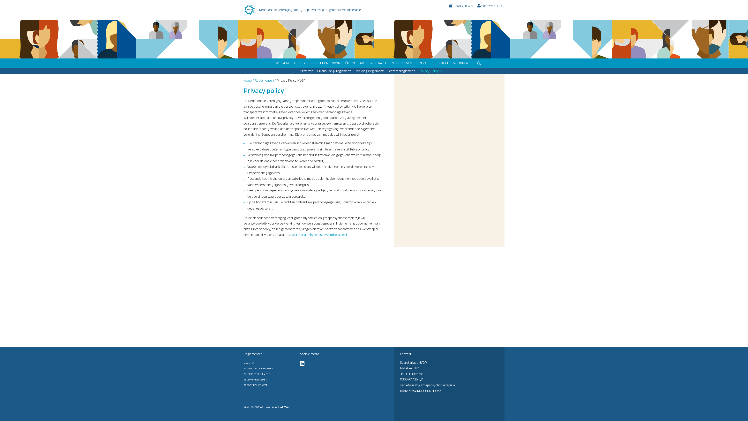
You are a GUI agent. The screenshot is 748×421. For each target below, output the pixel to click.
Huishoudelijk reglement (334, 71)
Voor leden (319, 63)
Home (247, 80)
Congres (423, 63)
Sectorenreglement (401, 71)
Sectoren (460, 63)
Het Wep (284, 407)
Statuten (306, 71)
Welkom (282, 63)
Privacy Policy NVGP (433, 71)
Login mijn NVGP (464, 6)
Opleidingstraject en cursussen (385, 63)
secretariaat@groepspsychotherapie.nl (319, 235)
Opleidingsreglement (369, 71)
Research (441, 63)
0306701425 (409, 379)
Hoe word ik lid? (493, 6)
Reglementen (264, 80)
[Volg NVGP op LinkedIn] (302, 363)
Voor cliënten (343, 63)
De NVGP (299, 63)
